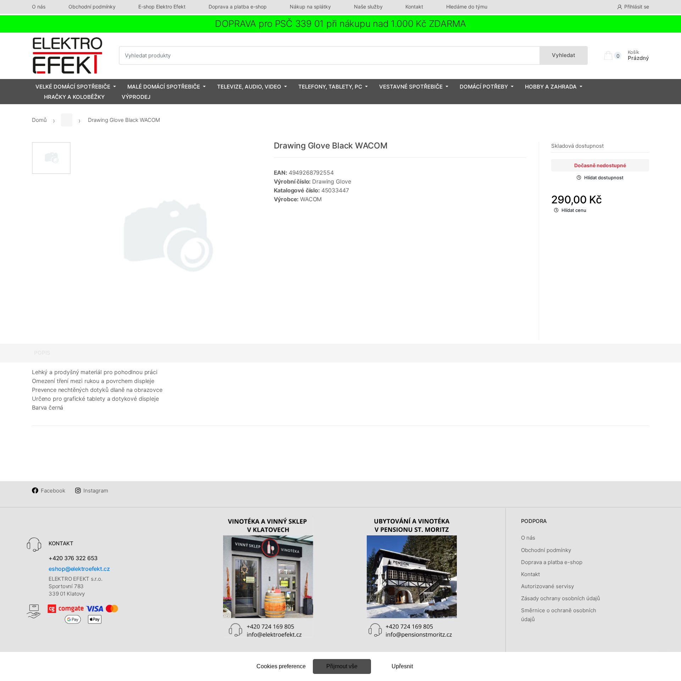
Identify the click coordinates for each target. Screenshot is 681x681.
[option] (167, 238)
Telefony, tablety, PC (330, 86)
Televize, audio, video (249, 86)
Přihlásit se (636, 7)
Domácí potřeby (484, 86)
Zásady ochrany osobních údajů (560, 598)
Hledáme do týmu (466, 7)
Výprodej (136, 97)
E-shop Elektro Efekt (162, 7)
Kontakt (414, 7)
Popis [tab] (42, 352)
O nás (38, 7)
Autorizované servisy (547, 586)
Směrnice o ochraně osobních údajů (558, 614)
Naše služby (368, 7)
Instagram (95, 490)
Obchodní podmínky (92, 7)
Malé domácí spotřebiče (163, 86)
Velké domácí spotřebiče (72, 86)
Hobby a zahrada (551, 86)
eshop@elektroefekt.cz (79, 568)
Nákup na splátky (310, 7)
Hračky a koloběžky (74, 97)
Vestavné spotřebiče (411, 86)
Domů (39, 120)
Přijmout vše (342, 666)
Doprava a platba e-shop (238, 7)
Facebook (53, 490)
